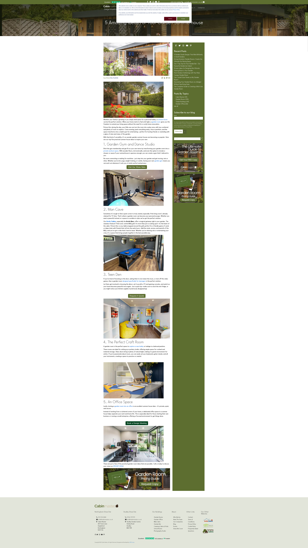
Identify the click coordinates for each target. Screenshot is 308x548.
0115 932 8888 (176, 2)
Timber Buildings (182, 101)
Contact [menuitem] (190, 517)
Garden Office (182, 104)
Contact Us (201, 7)
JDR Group (131, 542)
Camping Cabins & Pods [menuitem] (161, 526)
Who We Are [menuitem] (176, 517)
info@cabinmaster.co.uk (193, 2)
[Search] (201, 138)
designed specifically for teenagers (134, 281)
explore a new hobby (136, 346)
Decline (170, 18)
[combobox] (187, 138)
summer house (162, 119)
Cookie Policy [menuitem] (192, 526)
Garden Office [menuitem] (158, 519)
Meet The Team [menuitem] (177, 519)
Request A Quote (137, 296)
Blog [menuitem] (174, 524)
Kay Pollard (106, 78)
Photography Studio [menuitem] (160, 531)
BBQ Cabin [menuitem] (157, 522)
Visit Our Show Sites (136, 167)
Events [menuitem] (175, 526)
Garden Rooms (182, 99)
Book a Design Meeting (137, 423)
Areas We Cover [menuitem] (178, 528)
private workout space (110, 151)
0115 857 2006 (118, 466)
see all (176, 106)
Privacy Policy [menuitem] (192, 524)
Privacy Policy (176, 9)
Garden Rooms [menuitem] (158, 517)
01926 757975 (131, 517)
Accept (183, 18)
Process (191, 7)
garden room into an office (124, 406)
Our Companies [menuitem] (178, 522)
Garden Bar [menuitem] (157, 524)
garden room (156, 122)
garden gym (158, 161)
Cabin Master (181, 97)
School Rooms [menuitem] (158, 528)
